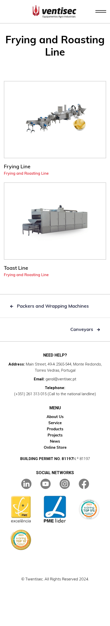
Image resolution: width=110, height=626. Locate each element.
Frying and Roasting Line (26, 173)
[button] (100, 11)
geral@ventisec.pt (61, 379)
